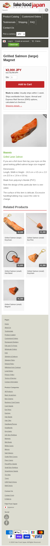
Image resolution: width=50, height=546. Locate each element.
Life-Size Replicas (11, 435)
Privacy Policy (9, 374)
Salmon (19, 156)
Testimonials (9, 22)
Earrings (7, 413)
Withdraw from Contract (13, 367)
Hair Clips (8, 420)
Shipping (22, 22)
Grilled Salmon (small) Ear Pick (35, 239)
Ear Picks (8, 409)
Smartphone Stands (11, 471)
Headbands (8, 428)
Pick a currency (9, 34)
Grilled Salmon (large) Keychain (13, 239)
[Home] (25, 5)
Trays (7, 478)
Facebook (6, 522)
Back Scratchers (10, 395)
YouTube (6, 517)
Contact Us (8, 28)
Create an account (22, 41)
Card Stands (9, 406)
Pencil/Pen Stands (11, 464)
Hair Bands (8, 417)
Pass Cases (9, 460)
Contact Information (11, 382)
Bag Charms (9, 399)
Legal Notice (9, 371)
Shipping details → (14, 106)
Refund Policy (9, 364)
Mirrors (7, 449)
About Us (8, 327)
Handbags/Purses (11, 424)
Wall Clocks (9, 485)
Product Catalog (11, 16)
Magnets (7, 152)
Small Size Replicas (11, 467)
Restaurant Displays (11, 342)
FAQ (32, 22)
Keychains (8, 431)
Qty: (8, 77)
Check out (14, 45)
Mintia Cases (9, 446)
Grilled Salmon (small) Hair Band (13, 272)
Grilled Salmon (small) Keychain (35, 272)
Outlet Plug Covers (11, 456)
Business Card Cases (12, 402)
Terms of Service (10, 378)
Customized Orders (31, 16)
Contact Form (9, 495)
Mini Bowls (8, 442)
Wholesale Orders (11, 349)
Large (12, 156)
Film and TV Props (11, 346)
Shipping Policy (10, 360)
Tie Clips (8, 475)
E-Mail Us (8, 499)
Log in (10, 41)
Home (7, 324)
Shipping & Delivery (11, 356)
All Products (9, 391)
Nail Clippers (9, 453)
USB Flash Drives (11, 482)
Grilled (6, 156)
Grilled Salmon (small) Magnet (13, 305)
